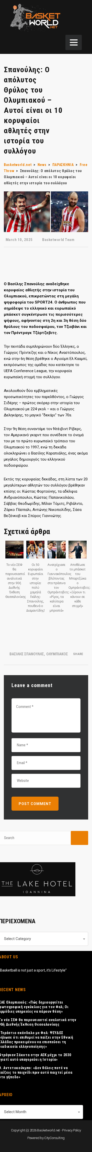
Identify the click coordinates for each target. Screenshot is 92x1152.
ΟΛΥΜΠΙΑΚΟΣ (57, 654)
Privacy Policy (71, 1130)
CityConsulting (54, 1138)
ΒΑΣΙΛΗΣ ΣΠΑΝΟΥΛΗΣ (26, 654)
